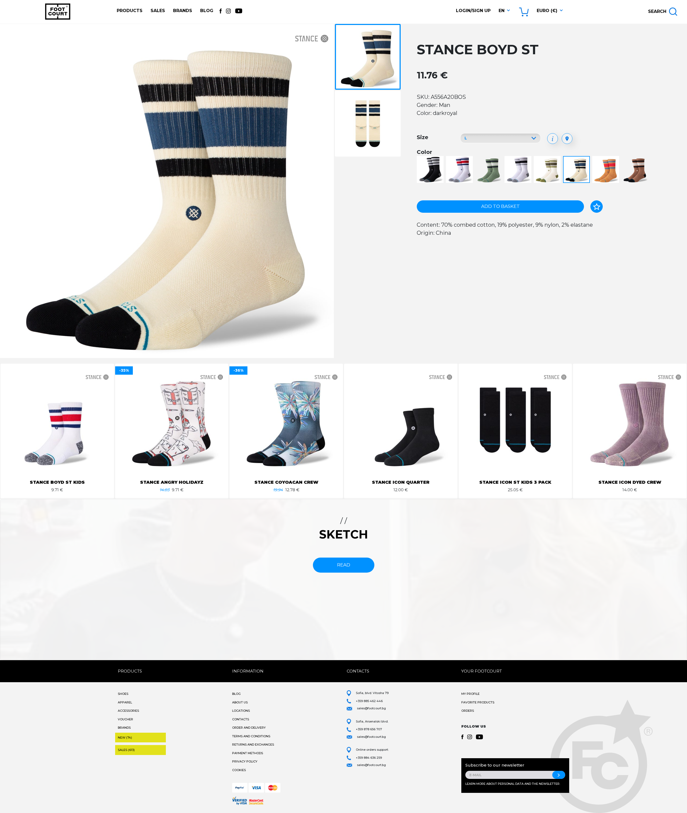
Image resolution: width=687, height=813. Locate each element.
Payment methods (247, 753)
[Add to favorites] (596, 206)
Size (422, 137)
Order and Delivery (249, 727)
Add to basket (500, 206)
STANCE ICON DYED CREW (629, 482)
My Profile (470, 694)
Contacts (240, 719)
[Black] (431, 169)
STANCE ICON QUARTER (400, 482)
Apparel (125, 702)
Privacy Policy (244, 761)
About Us (240, 702)
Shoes (123, 694)
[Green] (489, 169)
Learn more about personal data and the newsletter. (512, 784)
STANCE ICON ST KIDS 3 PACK (515, 482)
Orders (467, 711)
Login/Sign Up (473, 10)
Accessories (128, 711)
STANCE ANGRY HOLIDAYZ (171, 482)
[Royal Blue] (577, 169)
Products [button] (129, 10)
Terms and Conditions (251, 736)
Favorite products (477, 702)
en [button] (502, 10)
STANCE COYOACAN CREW (286, 482)
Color (424, 152)
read (343, 565)
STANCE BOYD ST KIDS (57, 482)
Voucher (125, 719)
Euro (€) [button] (547, 10)
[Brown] (606, 169)
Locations (241, 711)
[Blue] (460, 169)
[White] (519, 169)
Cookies (239, 770)
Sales (158, 10)
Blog (206, 10)
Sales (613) (126, 750)
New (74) (125, 737)
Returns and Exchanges (253, 744)
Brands (182, 10)
